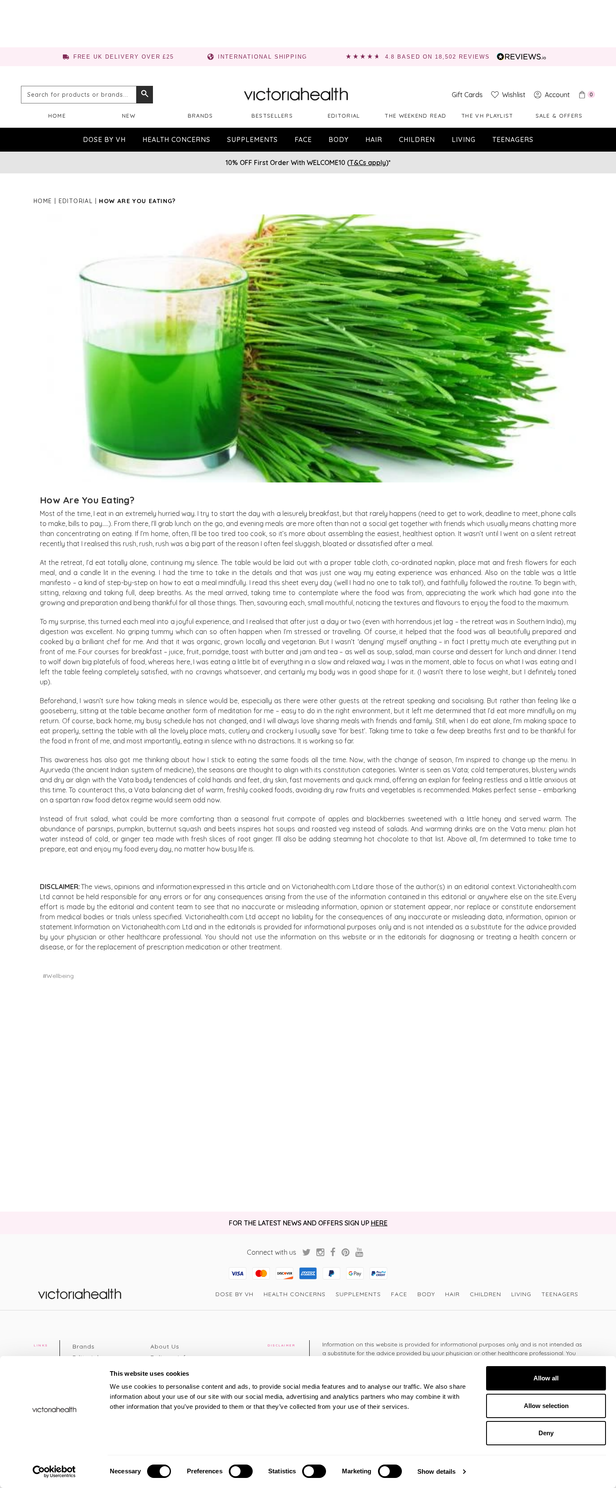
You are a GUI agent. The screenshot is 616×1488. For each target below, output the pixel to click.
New (128, 115)
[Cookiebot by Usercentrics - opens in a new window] (54, 1471)
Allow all (546, 1378)
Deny (546, 1432)
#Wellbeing (58, 976)
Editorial (344, 115)
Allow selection (546, 1405)
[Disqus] (308, 1096)
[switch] (241, 1471)
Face (303, 139)
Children (417, 139)
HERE (379, 1223)
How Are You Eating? (87, 500)
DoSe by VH (104, 139)
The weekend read (415, 115)
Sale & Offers (559, 115)
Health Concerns (176, 139)
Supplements (252, 139)
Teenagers (512, 139)
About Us (164, 1346)
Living (464, 139)
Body (339, 139)
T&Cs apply (367, 162)
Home (57, 115)
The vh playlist (487, 115)
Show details (436, 1471)
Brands (200, 115)
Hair (373, 139)
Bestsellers (272, 115)
